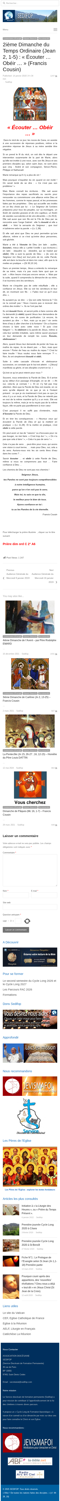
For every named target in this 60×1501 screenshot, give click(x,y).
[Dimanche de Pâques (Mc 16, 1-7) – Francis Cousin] (30, 773)
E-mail (34, 891)
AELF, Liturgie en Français (19, 1328)
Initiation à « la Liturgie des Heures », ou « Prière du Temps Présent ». (39, 1210)
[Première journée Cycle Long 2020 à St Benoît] (11, 1241)
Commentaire (9, 852)
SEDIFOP (7, 1359)
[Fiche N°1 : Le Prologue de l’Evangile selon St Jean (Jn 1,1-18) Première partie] (11, 1257)
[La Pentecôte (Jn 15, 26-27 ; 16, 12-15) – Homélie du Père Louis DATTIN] (30, 716)
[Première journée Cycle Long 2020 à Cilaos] (11, 1224)
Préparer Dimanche (30, 38)
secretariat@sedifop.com (21, 1382)
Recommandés (44, 38)
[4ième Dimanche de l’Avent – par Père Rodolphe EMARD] (30, 602)
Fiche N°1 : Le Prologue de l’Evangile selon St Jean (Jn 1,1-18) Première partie (39, 1261)
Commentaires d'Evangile (12, 38)
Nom (5, 891)
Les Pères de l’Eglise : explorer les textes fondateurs (30, 1190)
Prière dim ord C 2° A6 (19, 544)
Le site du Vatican (14, 1312)
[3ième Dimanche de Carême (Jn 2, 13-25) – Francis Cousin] (30, 659)
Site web (6, 902)
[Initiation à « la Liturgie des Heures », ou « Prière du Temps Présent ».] (11, 1206)
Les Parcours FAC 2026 (17, 989)
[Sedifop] (30, 16)
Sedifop (8, 82)
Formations (10, 994)
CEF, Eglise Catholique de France (23, 1318)
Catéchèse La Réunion (17, 1334)
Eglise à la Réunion (15, 1323)
